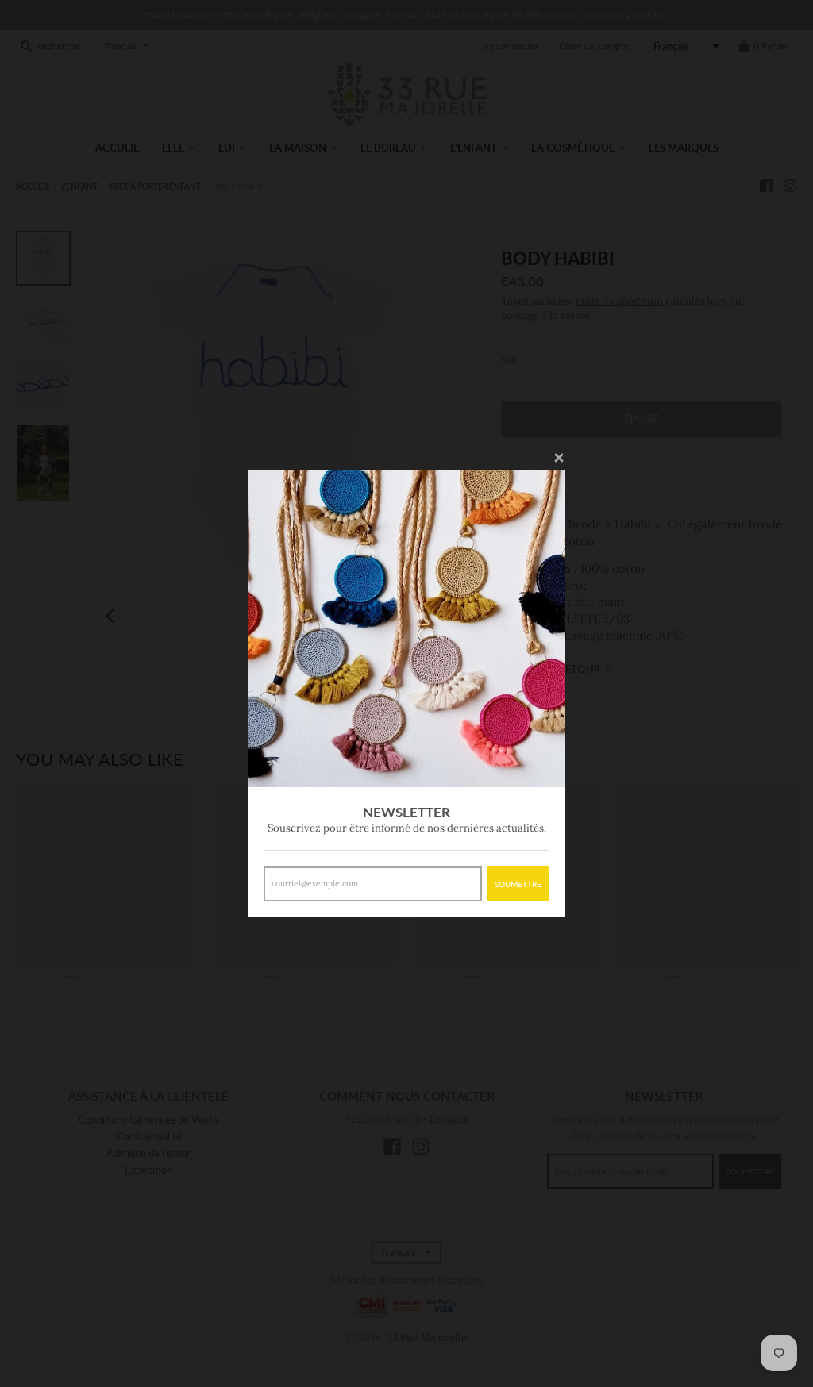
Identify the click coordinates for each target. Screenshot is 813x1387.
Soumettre (518, 884)
